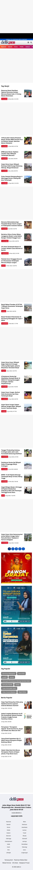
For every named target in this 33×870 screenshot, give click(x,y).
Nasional (3, 47)
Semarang (4, 457)
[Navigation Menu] (31, 43)
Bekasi (3, 311)
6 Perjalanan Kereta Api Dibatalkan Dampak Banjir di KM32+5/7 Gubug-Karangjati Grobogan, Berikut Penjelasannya (10, 380)
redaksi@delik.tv (16, 813)
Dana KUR (21, 673)
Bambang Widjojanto (8, 673)
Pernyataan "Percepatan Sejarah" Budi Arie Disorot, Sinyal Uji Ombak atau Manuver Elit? (12, 728)
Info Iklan (15, 863)
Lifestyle (8, 852)
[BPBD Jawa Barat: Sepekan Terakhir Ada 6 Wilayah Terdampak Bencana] (28, 155)
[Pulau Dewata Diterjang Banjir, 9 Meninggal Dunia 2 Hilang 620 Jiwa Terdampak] (28, 179)
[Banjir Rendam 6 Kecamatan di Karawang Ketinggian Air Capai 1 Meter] (28, 320)
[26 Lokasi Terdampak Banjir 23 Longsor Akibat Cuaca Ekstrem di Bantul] (28, 249)
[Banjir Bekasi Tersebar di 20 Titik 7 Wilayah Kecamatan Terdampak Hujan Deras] (28, 307)
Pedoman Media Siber (20, 860)
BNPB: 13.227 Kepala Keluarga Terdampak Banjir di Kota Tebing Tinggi (11, 476)
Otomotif (24, 838)
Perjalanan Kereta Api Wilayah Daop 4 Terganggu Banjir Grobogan (11, 464)
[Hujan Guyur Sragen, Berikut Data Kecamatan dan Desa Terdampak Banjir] (28, 395)
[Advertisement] (16, 16)
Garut (3, 265)
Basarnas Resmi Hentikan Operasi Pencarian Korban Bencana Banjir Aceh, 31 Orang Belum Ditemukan (11, 93)
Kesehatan (24, 827)
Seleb (8, 844)
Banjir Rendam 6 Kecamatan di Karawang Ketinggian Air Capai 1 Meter (12, 318)
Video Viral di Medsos (8, 692)
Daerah (10, 47)
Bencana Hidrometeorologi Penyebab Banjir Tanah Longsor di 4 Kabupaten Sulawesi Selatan (11, 223)
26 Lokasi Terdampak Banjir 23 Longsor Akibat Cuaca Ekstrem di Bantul (11, 248)
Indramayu (5, 241)
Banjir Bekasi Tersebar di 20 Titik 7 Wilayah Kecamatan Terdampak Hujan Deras (12, 306)
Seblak (17, 685)
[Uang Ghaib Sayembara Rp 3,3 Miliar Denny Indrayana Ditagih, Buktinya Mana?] (28, 741)
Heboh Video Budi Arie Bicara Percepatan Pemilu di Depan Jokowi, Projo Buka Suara (10, 752)
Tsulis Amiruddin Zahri (9, 688)
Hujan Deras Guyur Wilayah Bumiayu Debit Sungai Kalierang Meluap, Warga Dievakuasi (11, 166)
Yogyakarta (5, 253)
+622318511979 (16, 816)
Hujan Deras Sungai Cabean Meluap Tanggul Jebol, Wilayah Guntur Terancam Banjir (11, 406)
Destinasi (24, 824)
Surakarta (4, 399)
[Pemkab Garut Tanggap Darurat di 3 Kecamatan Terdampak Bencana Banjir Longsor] (28, 262)
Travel (24, 833)
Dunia (16, 47)
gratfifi (4, 677)
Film (8, 850)
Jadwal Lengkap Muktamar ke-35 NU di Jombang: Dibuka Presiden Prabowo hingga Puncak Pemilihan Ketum (11, 716)
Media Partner (6, 863)
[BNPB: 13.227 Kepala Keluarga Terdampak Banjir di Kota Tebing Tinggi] (28, 478)
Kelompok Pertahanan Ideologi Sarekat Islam (16, 681)
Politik (21, 47)
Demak (4, 411)
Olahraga (8, 838)
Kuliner (25, 830)
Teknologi (24, 847)
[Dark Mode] (28, 43)
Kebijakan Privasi (24, 863)
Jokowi (12, 677)
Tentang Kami (9, 860)
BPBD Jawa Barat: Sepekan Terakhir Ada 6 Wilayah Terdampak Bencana (9, 153)
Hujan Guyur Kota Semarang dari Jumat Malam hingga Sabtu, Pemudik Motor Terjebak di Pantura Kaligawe (12, 537)
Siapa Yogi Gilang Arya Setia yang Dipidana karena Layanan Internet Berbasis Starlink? (12, 703)
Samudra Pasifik (7, 685)
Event (8, 847)
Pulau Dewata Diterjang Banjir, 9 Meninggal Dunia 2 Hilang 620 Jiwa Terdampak (11, 178)
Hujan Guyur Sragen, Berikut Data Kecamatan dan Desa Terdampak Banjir (10, 394)
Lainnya (24, 841)
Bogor (3, 370)
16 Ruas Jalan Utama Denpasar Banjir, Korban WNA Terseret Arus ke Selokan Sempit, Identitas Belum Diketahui (12, 140)
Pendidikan (25, 844)
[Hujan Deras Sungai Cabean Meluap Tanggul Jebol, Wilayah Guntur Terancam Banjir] (28, 407)
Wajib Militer (22, 692)
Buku (24, 821)
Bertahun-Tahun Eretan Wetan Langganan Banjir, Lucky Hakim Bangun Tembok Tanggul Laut (11, 236)
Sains (24, 850)
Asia (3, 495)
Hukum (28, 47)
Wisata (24, 835)
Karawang (4, 323)
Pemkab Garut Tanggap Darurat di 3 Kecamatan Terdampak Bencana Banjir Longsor (11, 260)
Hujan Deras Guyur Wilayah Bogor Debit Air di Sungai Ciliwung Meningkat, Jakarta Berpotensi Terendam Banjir (10, 365)
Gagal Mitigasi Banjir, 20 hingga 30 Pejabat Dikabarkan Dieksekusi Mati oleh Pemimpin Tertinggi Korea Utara (11, 489)
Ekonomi (8, 835)
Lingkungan (24, 852)
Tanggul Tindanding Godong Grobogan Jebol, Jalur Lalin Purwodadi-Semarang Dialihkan (11, 452)
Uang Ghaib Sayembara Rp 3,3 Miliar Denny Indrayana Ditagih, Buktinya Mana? (11, 740)
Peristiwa (4, 146)
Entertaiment (8, 841)
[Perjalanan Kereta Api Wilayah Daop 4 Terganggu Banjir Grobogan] (28, 465)
